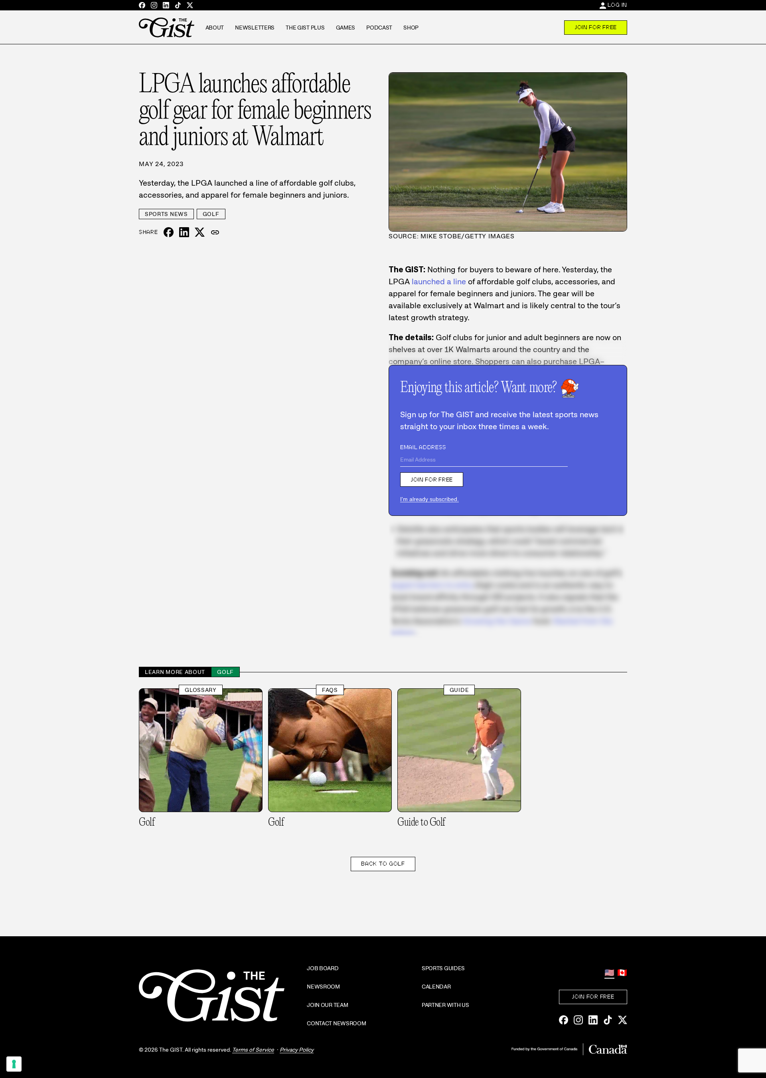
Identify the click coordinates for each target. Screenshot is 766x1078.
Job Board (322, 968)
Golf (211, 214)
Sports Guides (443, 968)
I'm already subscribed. (429, 499)
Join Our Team (327, 1005)
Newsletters (254, 27)
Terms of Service (253, 1049)
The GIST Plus (305, 27)
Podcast (379, 27)
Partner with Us (445, 1005)
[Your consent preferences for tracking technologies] (14, 1064)
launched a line (439, 281)
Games (345, 27)
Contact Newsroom (336, 1023)
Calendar (436, 986)
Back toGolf (383, 863)
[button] (215, 232)
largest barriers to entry (431, 585)
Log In (617, 5)
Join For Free (595, 27)
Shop (411, 27)
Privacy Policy (297, 1049)
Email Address (423, 447)
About (214, 27)
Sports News (166, 214)
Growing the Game (496, 621)
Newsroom (323, 986)
